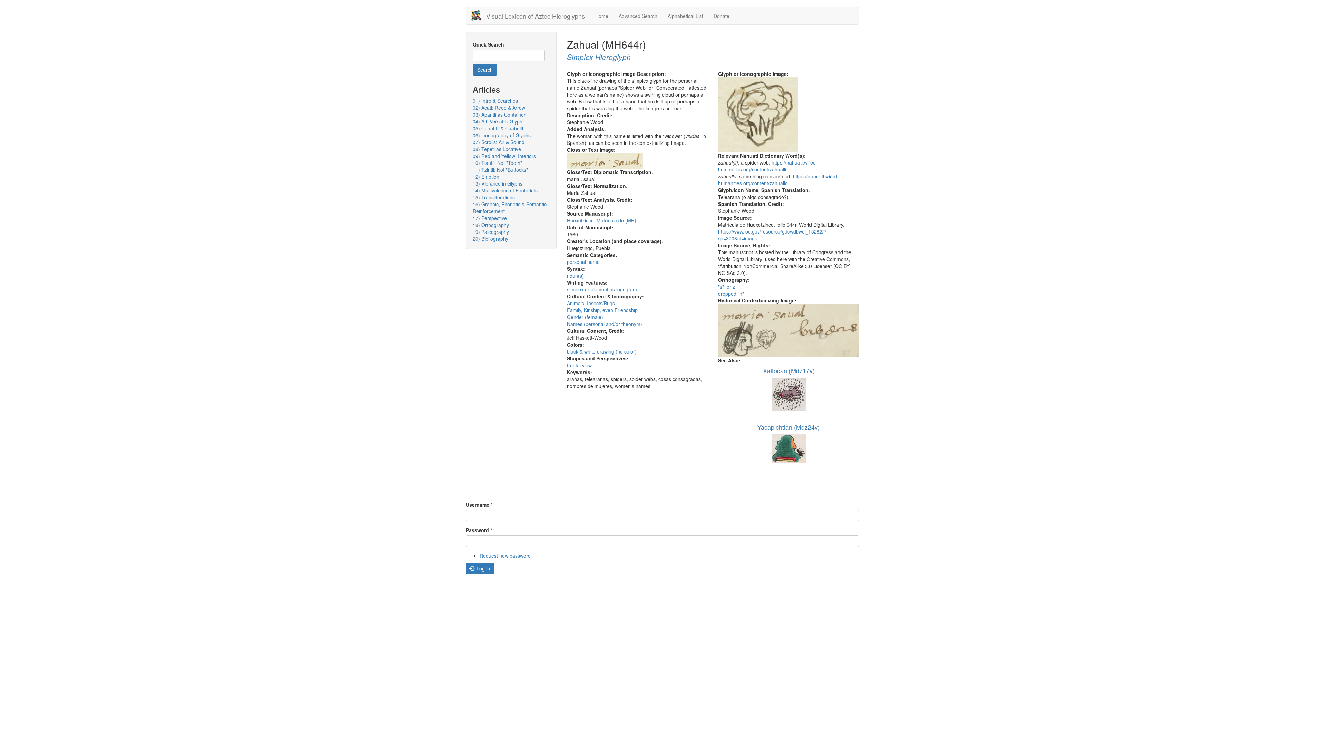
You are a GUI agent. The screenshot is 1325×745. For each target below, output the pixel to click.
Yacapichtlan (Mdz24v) (788, 427)
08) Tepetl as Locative (497, 149)
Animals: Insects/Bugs (591, 303)
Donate (721, 15)
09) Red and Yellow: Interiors (504, 155)
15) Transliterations (494, 197)
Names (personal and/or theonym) (604, 323)
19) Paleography (491, 231)
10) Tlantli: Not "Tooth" (497, 162)
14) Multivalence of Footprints (505, 190)
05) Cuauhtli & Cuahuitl (498, 128)
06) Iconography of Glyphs (502, 135)
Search (485, 69)
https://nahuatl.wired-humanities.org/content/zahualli (767, 166)
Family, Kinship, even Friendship (602, 310)
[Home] (478, 15)
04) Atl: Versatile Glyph (497, 121)
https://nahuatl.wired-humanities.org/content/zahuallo (778, 180)
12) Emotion (486, 176)
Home (601, 15)
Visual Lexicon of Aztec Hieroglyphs (535, 15)
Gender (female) (585, 317)
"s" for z (726, 286)
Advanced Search (638, 15)
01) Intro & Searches (495, 100)
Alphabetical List (685, 15)
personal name (583, 261)
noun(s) (575, 275)
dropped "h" (731, 293)
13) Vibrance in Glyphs (497, 183)
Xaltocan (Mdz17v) (789, 370)
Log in (482, 568)
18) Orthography (491, 224)
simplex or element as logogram (602, 289)
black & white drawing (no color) (602, 351)
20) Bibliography (490, 238)
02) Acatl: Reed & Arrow (499, 107)
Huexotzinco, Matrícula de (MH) (601, 220)
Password (479, 530)
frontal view (579, 365)
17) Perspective (490, 218)
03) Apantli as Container (499, 114)
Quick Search (488, 44)
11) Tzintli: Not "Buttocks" (500, 169)
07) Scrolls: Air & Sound (498, 142)
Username (479, 504)
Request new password (505, 555)
